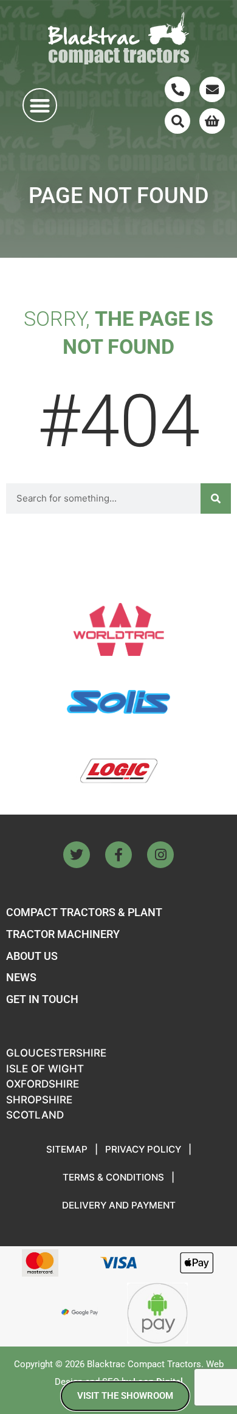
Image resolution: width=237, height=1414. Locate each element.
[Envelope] (212, 89)
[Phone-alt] (177, 89)
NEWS (21, 977)
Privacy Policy (143, 1149)
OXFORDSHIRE (42, 1084)
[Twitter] (76, 854)
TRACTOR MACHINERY (63, 934)
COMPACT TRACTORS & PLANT (84, 912)
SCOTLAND (35, 1115)
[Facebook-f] (118, 854)
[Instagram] (160, 854)
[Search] (177, 121)
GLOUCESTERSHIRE (56, 1053)
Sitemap (67, 1149)
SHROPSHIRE (39, 1100)
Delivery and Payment (119, 1205)
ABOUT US (32, 956)
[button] (39, 105)
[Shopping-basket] (212, 121)
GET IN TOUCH (42, 999)
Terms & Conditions (113, 1177)
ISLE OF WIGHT (45, 1069)
